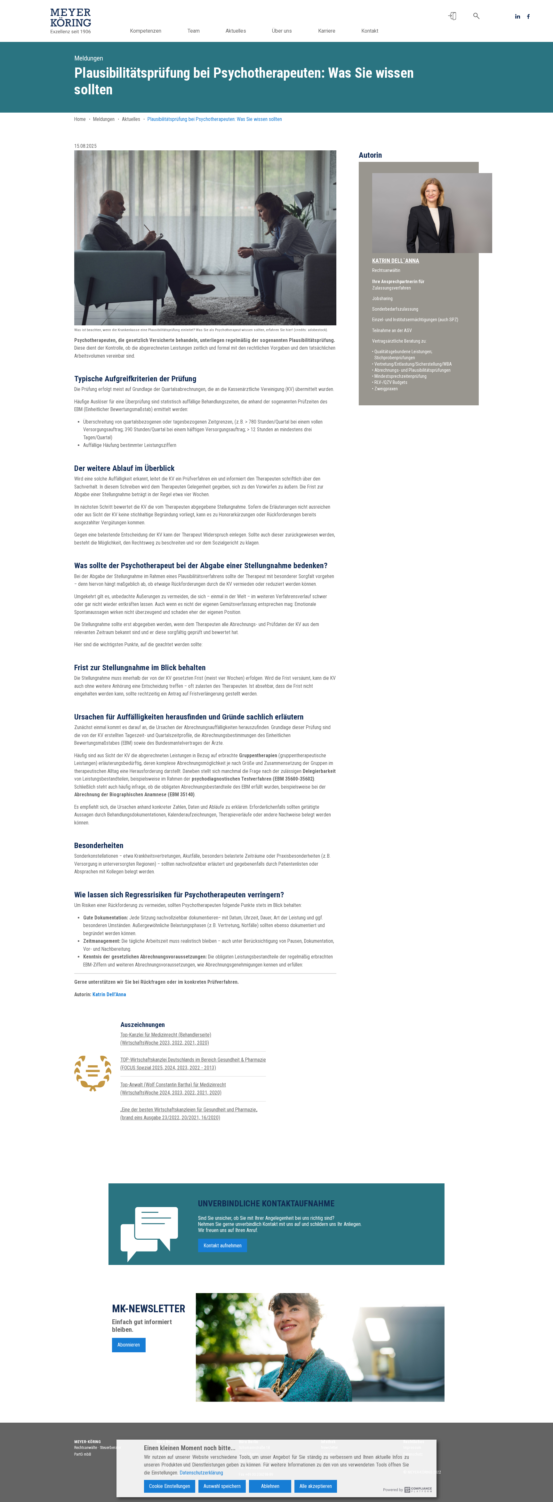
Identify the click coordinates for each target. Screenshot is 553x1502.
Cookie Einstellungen (169, 1486)
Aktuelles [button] (236, 31)
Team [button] (194, 31)
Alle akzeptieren (316, 1486)
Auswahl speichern (222, 1486)
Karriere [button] (326, 31)
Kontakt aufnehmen (223, 1246)
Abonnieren (128, 1345)
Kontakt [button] (369, 31)
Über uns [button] (282, 31)
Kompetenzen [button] (145, 31)
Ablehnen (270, 1486)
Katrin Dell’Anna (109, 994)
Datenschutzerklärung (201, 1473)
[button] (452, 16)
